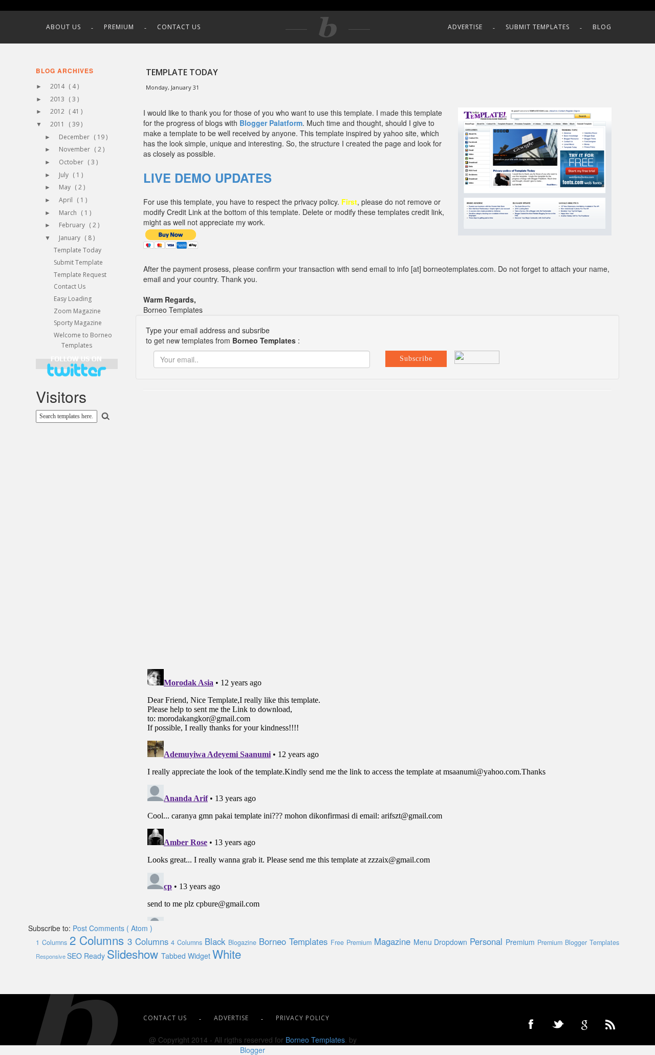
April (66, 200)
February (72, 225)
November (75, 149)
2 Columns (98, 940)
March (68, 212)
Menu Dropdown (441, 942)
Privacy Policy (303, 1018)
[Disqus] (377, 529)
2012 (58, 111)
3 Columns (149, 941)
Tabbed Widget (186, 956)
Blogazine (243, 942)
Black (216, 941)
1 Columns (53, 942)
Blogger (252, 1050)
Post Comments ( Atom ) (112, 928)
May (65, 187)
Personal (488, 941)
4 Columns (188, 942)
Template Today (77, 250)
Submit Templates (538, 27)
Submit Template (78, 262)
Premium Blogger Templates (578, 942)
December (75, 137)
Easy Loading (73, 298)
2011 (58, 124)
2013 (58, 99)
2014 (58, 86)
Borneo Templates (295, 941)
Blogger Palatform (270, 123)
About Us (63, 27)
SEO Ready (87, 956)
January (70, 237)
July (64, 174)
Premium (119, 27)
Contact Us (69, 286)
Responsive (51, 956)
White (226, 953)
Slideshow (134, 953)
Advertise (465, 27)
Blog (602, 27)
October (72, 162)
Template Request (80, 274)
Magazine (393, 941)
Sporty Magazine (78, 322)
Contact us (179, 27)
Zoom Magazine (77, 311)
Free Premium (352, 942)
